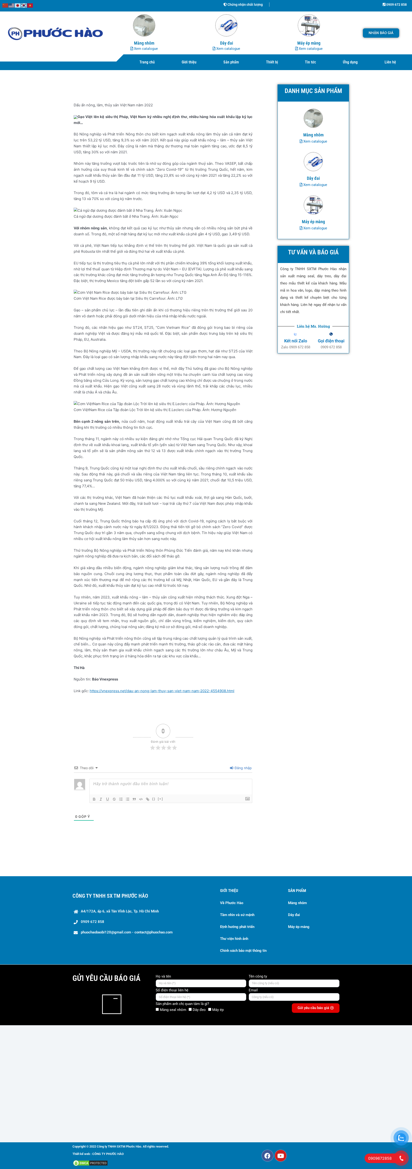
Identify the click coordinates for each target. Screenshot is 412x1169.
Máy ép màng (298, 927)
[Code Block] (141, 799)
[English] (12, 5)
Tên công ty (258, 976)
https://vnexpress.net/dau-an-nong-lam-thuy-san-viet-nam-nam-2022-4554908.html (162, 691)
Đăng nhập (243, 768)
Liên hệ (390, 62)
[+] (160, 799)
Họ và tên (163, 976)
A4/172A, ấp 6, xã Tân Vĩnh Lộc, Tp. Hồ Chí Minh (120, 911)
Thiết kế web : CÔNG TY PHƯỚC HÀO (98, 1154)
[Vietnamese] (30, 5)
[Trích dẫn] (134, 799)
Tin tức (310, 62)
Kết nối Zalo (295, 340)
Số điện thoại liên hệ (172, 990)
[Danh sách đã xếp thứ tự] (121, 799)
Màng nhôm (297, 903)
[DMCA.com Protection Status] (90, 1162)
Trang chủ (147, 62)
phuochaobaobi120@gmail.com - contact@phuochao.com (127, 932)
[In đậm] (94, 799)
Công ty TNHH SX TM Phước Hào (110, 896)
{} (153, 799)
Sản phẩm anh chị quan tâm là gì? (182, 1004)
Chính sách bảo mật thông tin (243, 950)
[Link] (147, 799)
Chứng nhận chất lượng (245, 4)
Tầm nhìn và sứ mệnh (237, 915)
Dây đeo (199, 1010)
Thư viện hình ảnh (234, 939)
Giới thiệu (189, 62)
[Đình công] (114, 799)
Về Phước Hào (231, 903)
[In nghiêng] (101, 799)
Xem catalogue (145, 48)
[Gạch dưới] (107, 799)
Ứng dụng (350, 62)
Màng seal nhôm (173, 1010)
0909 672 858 (396, 4)
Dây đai (294, 915)
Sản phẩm (231, 62)
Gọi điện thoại (331, 340)
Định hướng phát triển (237, 927)
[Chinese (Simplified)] (5, 5)
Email (253, 990)
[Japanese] (18, 5)
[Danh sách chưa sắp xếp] (127, 799)
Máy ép (218, 1010)
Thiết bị (272, 62)
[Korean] (24, 5)
